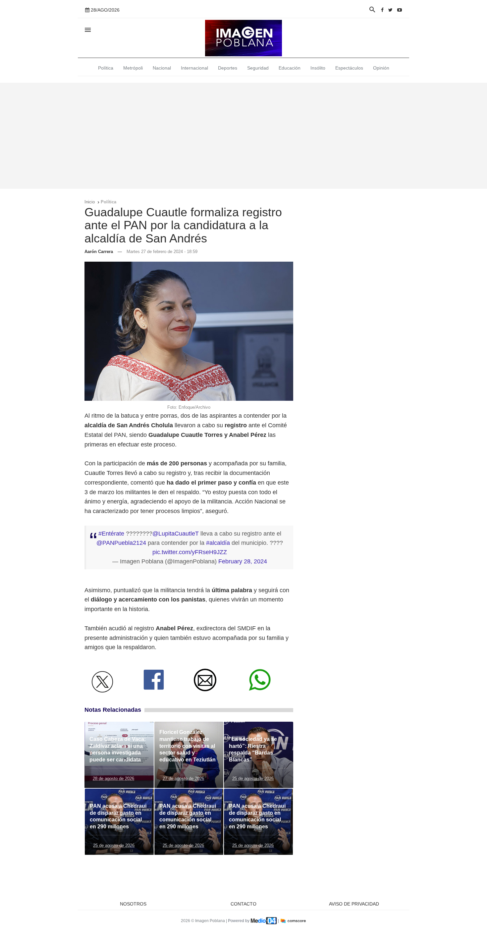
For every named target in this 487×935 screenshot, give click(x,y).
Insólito (317, 68)
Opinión (381, 68)
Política (105, 68)
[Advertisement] (243, 135)
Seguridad (258, 68)
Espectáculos (349, 68)
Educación (289, 68)
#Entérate (111, 533)
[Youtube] (399, 10)
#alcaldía (218, 543)
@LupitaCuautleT (175, 533)
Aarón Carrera (98, 251)
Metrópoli (133, 68)
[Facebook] (382, 10)
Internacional (194, 68)
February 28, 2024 (242, 561)
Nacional (162, 68)
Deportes (227, 68)
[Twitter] (390, 10)
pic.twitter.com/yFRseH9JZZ (189, 552)
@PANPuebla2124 (121, 543)
